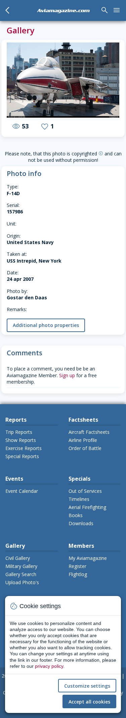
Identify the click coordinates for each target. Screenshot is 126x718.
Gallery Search (20, 574)
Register (77, 566)
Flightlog (78, 574)
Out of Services (85, 491)
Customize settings (87, 686)
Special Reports (22, 456)
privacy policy (49, 666)
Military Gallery (21, 566)
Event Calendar (21, 491)
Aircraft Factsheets (89, 432)
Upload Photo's (22, 582)
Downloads (81, 523)
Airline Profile (83, 440)
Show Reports (20, 440)
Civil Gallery (17, 558)
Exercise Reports (23, 448)
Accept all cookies (89, 701)
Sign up (67, 375)
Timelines (79, 499)
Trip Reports (18, 432)
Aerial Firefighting (87, 507)
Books (76, 515)
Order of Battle (85, 448)
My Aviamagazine (88, 558)
